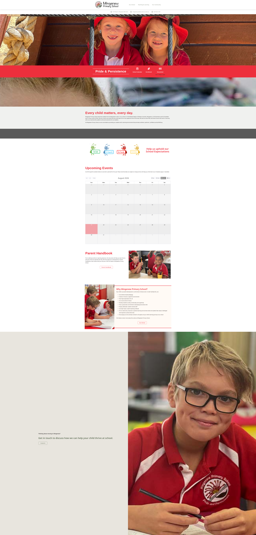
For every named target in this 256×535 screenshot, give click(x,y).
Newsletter (160, 72)
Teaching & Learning (143, 4)
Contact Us (42, 443)
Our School (132, 4)
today (94, 178)
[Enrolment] (149, 68)
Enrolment (149, 72)
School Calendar (137, 72)
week (158, 178)
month (164, 178)
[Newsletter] (160, 68)
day (153, 178)
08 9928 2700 (157, 11)
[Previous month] (86, 178)
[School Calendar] (137, 68)
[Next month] (90, 178)
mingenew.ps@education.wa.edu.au (141, 11)
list (169, 178)
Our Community (156, 4)
